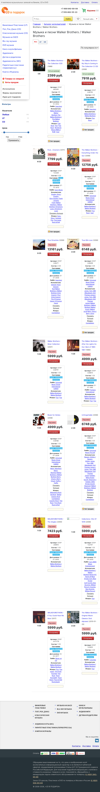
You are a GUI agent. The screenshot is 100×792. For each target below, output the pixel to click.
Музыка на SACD (10, 37)
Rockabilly (53, 678)
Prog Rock (57, 503)
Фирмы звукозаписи (12, 93)
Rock (58, 676)
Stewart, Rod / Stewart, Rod (56, 287)
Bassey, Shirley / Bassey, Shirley (90, 459)
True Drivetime (53, 240)
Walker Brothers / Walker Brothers (56, 113)
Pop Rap (54, 673)
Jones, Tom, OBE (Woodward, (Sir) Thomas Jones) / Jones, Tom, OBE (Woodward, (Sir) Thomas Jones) (90, 297)
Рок (60, 397)
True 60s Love (87, 240)
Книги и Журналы (11, 72)
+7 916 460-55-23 (69, 12)
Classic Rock (55, 496)
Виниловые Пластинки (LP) (15, 25)
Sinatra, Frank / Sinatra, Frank (57, 200)
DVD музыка (8, 45)
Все (35, 42)
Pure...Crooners (54, 150)
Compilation (56, 313)
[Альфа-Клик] (80, 753)
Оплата (95, 2)
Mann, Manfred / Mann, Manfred (56, 471)
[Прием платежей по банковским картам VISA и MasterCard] (57, 753)
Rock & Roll (56, 222)
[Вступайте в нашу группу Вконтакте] (97, 740)
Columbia (93, 660)
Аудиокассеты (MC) (12, 61)
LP (40, 42)
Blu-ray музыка (10, 41)
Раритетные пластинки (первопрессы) (13, 66)
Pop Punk (58, 671)
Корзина (93, 10)
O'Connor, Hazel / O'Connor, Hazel (56, 301)
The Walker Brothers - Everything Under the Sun (90, 153)
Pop (56, 125)
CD (45, 42)
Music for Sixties (54, 415)
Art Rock (53, 494)
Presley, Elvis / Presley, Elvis (55, 196)
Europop (58, 218)
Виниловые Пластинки (40, 706)
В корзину (54, 80)
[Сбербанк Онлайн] (45, 753)
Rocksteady (56, 682)
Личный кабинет (89, 19)
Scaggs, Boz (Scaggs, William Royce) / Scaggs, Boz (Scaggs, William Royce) (90, 587)
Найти (68, 19)
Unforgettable (87, 415)
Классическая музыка (42, 716)
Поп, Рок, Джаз (42, 712)
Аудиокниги (8, 53)
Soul (57, 132)
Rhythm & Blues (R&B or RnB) (56, 130)
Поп (57, 397)
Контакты (75, 2)
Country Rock (54, 501)
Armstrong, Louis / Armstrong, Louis (56, 209)
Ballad (59, 494)
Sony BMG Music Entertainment (90, 564)
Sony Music (59, 190)
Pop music (57, 220)
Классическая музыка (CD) (15, 33)
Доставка (85, 2)
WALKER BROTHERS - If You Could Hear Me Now (56, 615)
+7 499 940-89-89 (69, 9)
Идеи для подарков (12, 97)
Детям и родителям (12, 57)
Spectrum (58, 106)
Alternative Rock (55, 492)
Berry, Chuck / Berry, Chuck (56, 479)
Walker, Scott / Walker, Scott (90, 309)
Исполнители (9, 89)
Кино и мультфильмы (12, 49)
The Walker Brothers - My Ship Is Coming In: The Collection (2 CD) (90, 63)
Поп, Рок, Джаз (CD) (12, 29)
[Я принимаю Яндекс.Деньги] (70, 753)
